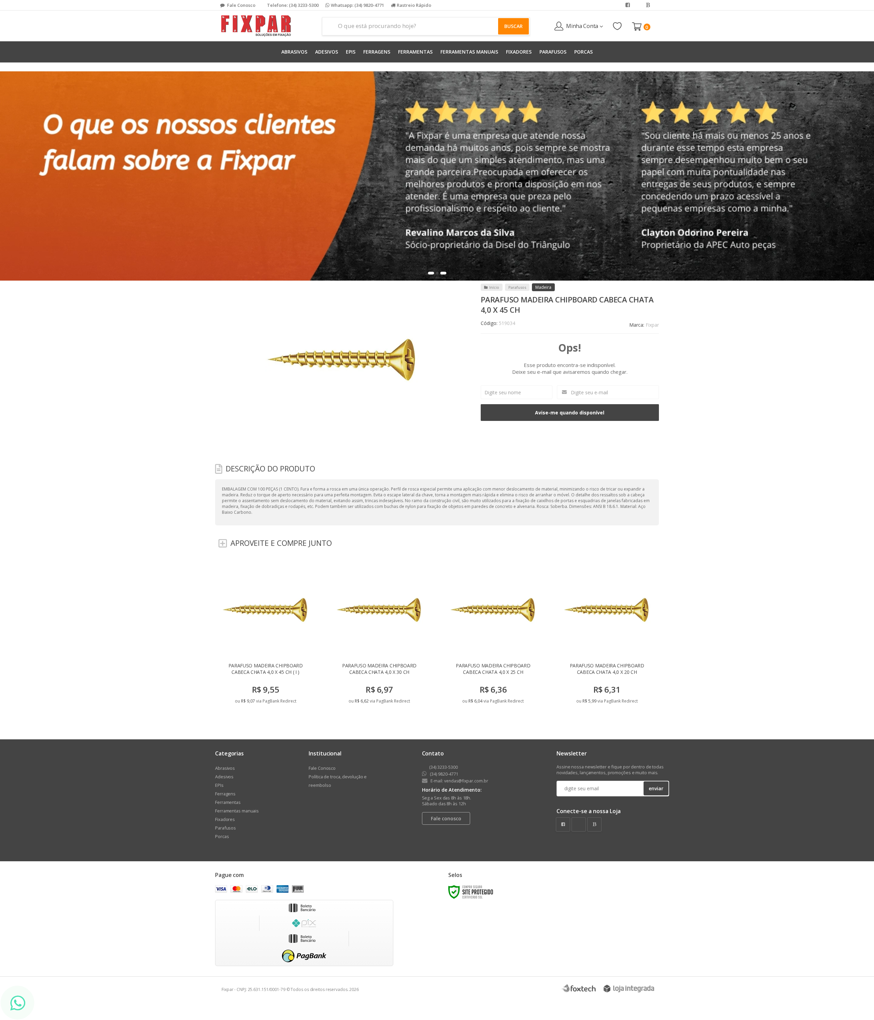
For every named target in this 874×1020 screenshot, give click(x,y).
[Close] (590, 449)
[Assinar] (486, 558)
